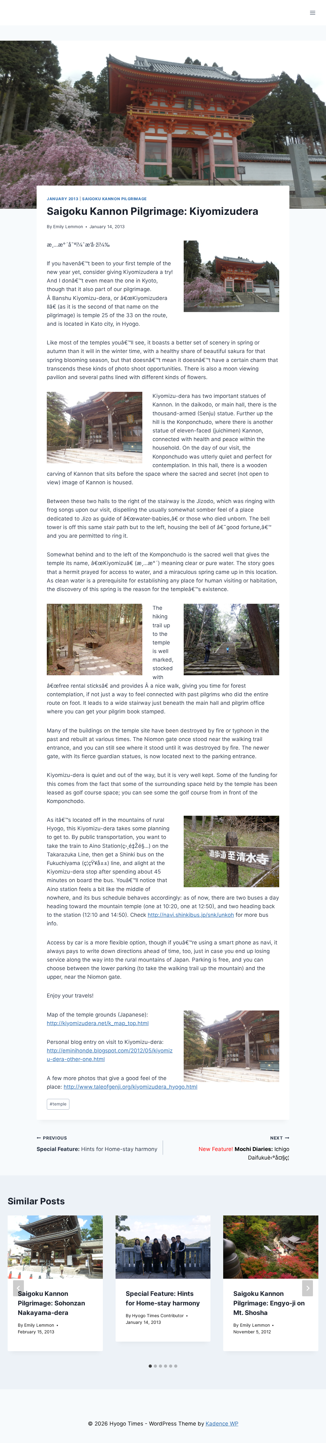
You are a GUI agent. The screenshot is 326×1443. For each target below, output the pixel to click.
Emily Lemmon (68, 226)
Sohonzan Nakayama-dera (51, 1303)
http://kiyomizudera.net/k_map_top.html (98, 1023)
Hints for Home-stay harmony (97, 1143)
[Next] (307, 1288)
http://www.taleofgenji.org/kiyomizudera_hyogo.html (130, 1087)
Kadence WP (222, 1423)
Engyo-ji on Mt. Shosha (269, 1303)
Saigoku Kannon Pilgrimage (114, 198)
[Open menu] (312, 12)
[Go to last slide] (18, 1288)
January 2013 (62, 198)
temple (58, 1103)
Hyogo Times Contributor (158, 1315)
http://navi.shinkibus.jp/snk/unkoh (191, 915)
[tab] (150, 1366)
